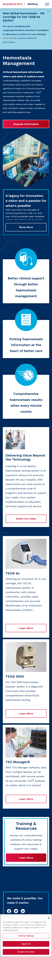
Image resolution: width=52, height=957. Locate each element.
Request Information (26, 124)
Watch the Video (26, 518)
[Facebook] (9, 911)
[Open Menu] (47, 4)
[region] (26, 935)
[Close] (49, 918)
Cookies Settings (26, 936)
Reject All (25, 944)
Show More (26, 227)
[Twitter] (16, 911)
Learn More (26, 857)
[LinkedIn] (23, 911)
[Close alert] (48, 12)
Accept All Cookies (26, 952)
